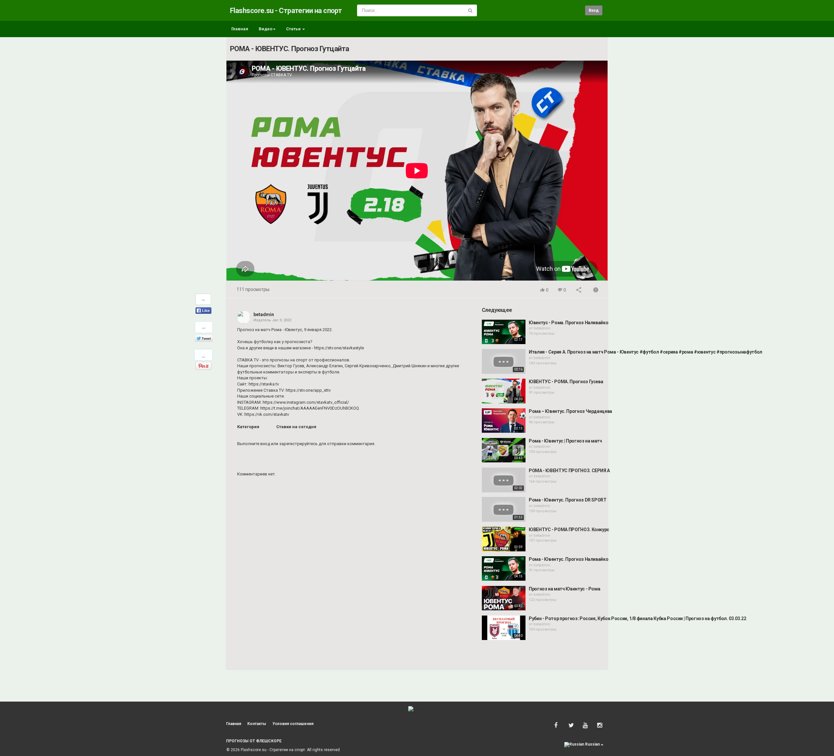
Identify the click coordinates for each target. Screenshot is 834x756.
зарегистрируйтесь (298, 443)
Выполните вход (253, 443)
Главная (239, 28)
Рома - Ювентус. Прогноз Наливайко (568, 559)
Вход (594, 10)
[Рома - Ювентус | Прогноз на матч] (503, 450)
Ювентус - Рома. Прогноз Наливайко (568, 322)
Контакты (256, 723)
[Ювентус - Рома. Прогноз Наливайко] (503, 332)
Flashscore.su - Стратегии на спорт (286, 11)
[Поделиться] (579, 290)
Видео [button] (265, 28)
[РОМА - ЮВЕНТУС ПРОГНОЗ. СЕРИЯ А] (503, 480)
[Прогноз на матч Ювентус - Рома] (503, 598)
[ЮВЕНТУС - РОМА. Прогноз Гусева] (503, 391)
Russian (592, 744)
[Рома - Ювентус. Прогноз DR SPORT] (503, 509)
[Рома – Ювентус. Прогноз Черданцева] (503, 420)
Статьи (294, 28)
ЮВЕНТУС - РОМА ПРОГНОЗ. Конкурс (569, 529)
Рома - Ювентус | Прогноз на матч (565, 440)
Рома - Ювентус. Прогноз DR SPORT (568, 499)
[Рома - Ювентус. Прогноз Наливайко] (503, 568)
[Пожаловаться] (596, 290)
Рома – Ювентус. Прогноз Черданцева (570, 411)
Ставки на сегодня (296, 426)
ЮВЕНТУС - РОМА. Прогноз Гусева (566, 381)
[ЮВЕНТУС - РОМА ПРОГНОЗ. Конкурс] (503, 539)
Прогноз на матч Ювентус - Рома (564, 588)
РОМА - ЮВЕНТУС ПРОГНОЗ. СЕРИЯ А (569, 470)
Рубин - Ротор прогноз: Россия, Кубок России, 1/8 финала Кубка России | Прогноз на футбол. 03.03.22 (637, 618)
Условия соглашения (292, 723)
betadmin (263, 314)
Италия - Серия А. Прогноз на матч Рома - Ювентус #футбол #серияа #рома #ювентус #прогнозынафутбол (645, 352)
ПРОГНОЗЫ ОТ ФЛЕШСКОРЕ (253, 741)
